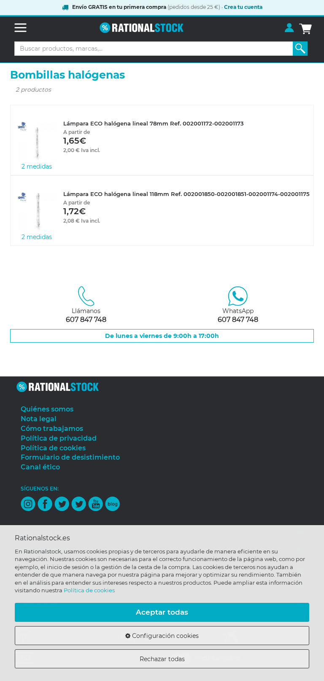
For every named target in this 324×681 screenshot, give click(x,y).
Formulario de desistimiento (70, 457)
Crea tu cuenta (243, 7)
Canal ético (40, 467)
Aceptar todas (162, 612)
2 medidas (37, 166)
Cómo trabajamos (52, 429)
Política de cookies (89, 590)
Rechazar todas (162, 659)
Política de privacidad (59, 438)
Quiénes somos (47, 409)
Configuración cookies (164, 636)
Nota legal (39, 419)
